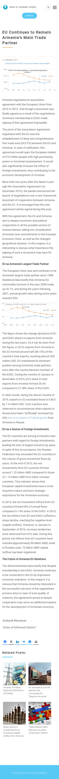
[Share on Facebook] (5, 642)
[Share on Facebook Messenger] (30, 642)
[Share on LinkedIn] (17, 642)
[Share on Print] (36, 642)
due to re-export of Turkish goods (27, 417)
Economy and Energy (40, 64)
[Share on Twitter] (11, 642)
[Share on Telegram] (23, 642)
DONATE (29, 15)
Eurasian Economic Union (17, 64)
